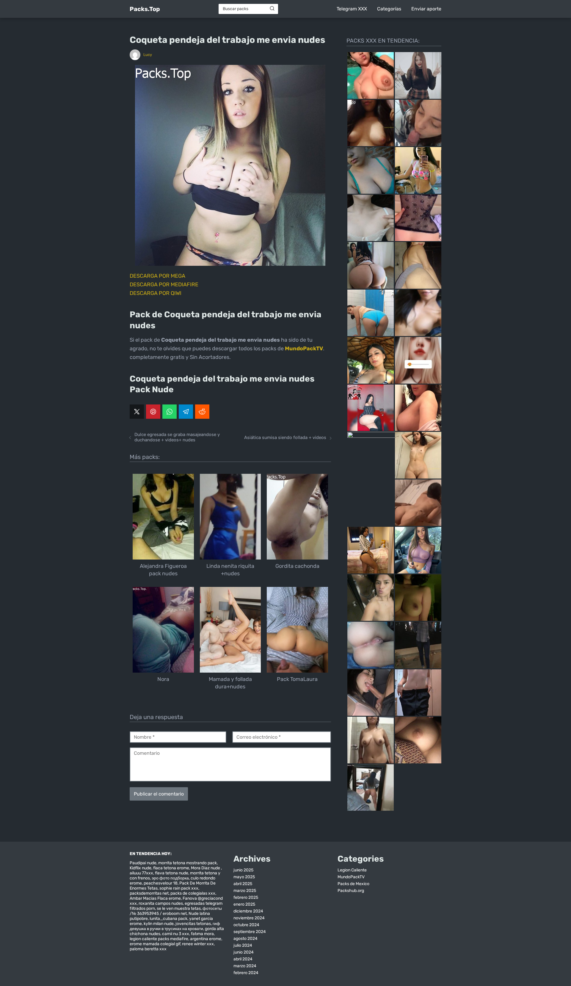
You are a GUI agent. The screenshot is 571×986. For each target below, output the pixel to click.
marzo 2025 (244, 890)
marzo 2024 (244, 965)
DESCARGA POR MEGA (157, 276)
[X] (137, 411)
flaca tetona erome (171, 868)
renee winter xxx (198, 943)
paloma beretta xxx (148, 948)
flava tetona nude (171, 873)
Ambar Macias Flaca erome (155, 898)
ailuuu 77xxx (141, 873)
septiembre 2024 (249, 931)
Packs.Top (145, 8)
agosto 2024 (245, 938)
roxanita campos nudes (161, 903)
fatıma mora (202, 933)
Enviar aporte (426, 9)
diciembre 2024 (248, 911)
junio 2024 (243, 952)
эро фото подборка (170, 878)
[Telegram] (186, 411)
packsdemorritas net (149, 893)
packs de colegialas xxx (192, 893)
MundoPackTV (351, 876)
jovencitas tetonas (193, 923)
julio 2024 (242, 945)
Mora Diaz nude (206, 868)
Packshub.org (351, 890)
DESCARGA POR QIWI (155, 293)
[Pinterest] (153, 411)
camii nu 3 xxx (175, 933)
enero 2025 (244, 904)
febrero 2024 (245, 972)
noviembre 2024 (249, 918)
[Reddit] (202, 411)
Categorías (389, 9)
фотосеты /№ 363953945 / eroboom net (176, 911)
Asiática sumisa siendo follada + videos (285, 437)
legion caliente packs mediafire (159, 938)
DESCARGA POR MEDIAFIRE (164, 284)
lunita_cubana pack (168, 918)
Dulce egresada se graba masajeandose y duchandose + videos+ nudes (177, 437)
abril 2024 (242, 959)
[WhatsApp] (169, 411)
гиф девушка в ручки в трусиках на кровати (175, 926)
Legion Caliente (352, 870)
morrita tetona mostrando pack (187, 862)
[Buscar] (272, 8)
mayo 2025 (244, 876)
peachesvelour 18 (161, 883)
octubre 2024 (246, 924)
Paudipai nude (143, 862)
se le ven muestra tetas (179, 908)
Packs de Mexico (353, 883)
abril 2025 (242, 883)
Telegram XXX (352, 9)
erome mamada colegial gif (155, 943)
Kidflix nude (140, 868)
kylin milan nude (159, 923)
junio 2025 (243, 870)
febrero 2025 (245, 897)
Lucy (147, 54)
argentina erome (205, 938)
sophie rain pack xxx (178, 888)
